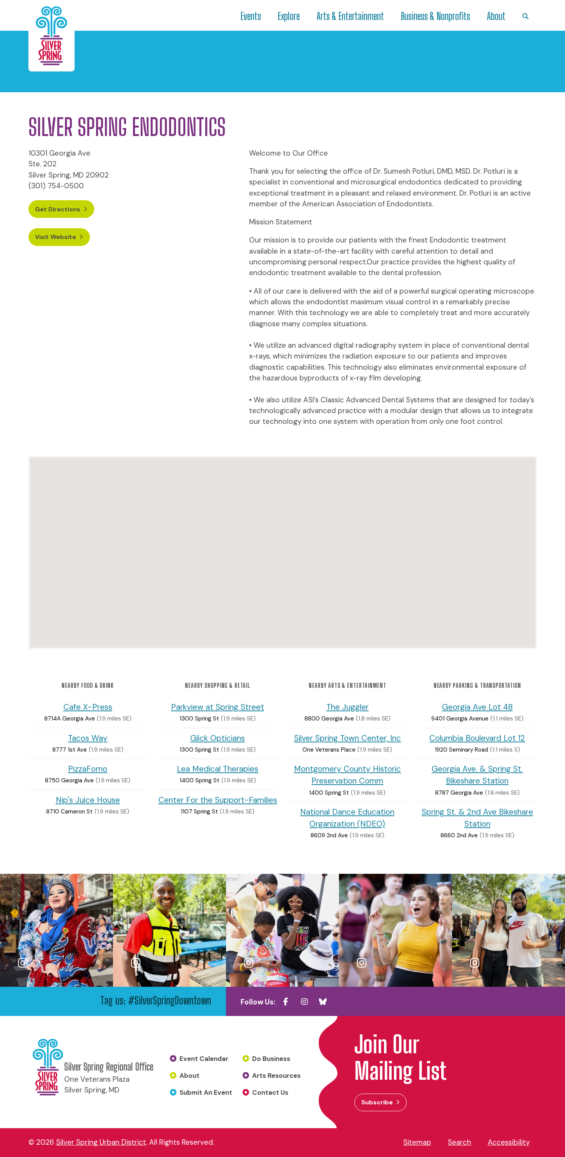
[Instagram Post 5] (508, 930)
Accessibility (509, 1142)
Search (459, 1142)
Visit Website (55, 237)
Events (251, 16)
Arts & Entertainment (350, 16)
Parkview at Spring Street (217, 707)
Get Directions (57, 209)
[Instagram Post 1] (56, 930)
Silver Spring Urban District (101, 1142)
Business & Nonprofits (435, 16)
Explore (289, 16)
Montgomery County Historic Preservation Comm (347, 775)
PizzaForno (87, 769)
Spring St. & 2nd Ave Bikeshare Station (477, 818)
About (496, 16)
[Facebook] (286, 1002)
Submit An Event (205, 1092)
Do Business (271, 1058)
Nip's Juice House (88, 800)
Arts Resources (276, 1075)
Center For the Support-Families (217, 800)
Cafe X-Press (87, 707)
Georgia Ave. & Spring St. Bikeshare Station (477, 775)
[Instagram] (304, 1002)
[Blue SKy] (323, 1002)
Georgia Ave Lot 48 (477, 707)
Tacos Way (88, 738)
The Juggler (347, 707)
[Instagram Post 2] (169, 930)
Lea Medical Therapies (217, 769)
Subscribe (377, 1102)
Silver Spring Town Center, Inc (347, 738)
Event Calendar (203, 1058)
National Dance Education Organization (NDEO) (347, 818)
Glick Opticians (217, 738)
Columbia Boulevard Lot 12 (477, 738)
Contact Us (270, 1092)
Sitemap (417, 1142)
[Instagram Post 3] (282, 930)
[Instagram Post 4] (395, 930)
